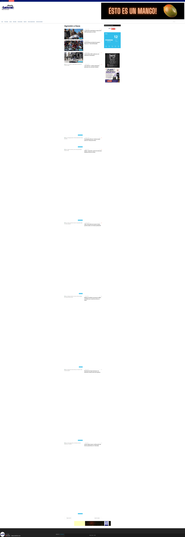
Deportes (25, 21)
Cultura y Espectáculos (31, 21)
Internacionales (20, 21)
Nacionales (14, 21)
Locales (10, 21)
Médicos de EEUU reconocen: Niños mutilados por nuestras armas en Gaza (92, 299)
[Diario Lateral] (8, 7)
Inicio (2, 21)
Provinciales (6, 21)
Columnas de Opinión (39, 21)
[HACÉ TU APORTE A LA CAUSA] (92, 523)
